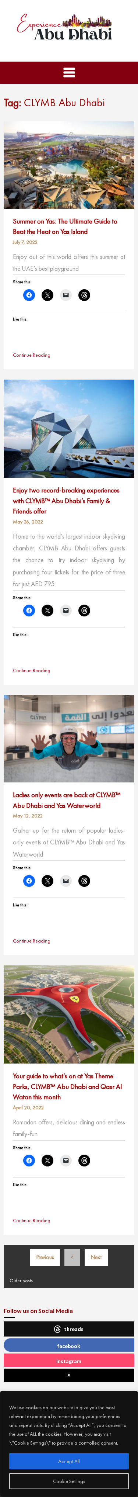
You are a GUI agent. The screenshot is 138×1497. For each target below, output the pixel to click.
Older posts (21, 1281)
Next (96, 1257)
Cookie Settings (69, 1481)
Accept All (69, 1461)
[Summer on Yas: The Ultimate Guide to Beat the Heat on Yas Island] (69, 164)
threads (74, 1329)
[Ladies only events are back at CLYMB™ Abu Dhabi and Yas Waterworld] (69, 738)
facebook (68, 1346)
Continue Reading (31, 355)
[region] (69, 1444)
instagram (68, 1361)
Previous (45, 1257)
